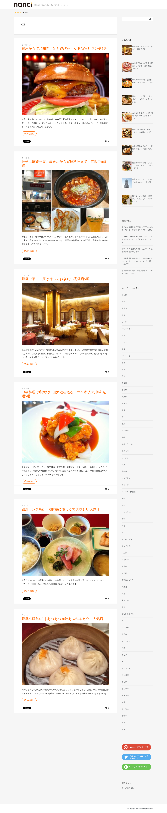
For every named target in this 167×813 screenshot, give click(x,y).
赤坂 (123, 729)
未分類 (124, 295)
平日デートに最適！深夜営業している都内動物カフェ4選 (137, 272)
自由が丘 (125, 431)
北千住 (124, 634)
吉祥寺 (124, 716)
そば (123, 532)
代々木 (124, 553)
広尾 (123, 594)
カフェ (124, 315)
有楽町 (124, 587)
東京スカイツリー (128, 580)
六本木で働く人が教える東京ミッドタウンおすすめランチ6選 (142, 66)
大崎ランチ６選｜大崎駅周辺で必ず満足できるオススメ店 (142, 115)
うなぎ (124, 655)
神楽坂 (124, 397)
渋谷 (123, 302)
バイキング (126, 560)
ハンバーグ (126, 628)
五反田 (124, 383)
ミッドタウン (127, 546)
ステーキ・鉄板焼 (128, 492)
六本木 (124, 465)
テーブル (125, 696)
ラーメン (125, 342)
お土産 (124, 573)
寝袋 (123, 648)
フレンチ (125, 458)
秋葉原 (124, 566)
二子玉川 (125, 451)
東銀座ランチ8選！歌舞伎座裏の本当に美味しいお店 (142, 81)
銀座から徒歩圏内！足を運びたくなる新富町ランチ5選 (64, 48)
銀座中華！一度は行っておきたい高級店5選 (55, 279)
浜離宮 (124, 403)
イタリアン (126, 478)
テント (124, 662)
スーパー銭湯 (127, 539)
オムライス (126, 668)
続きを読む (29, 134)
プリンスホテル (128, 614)
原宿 (123, 363)
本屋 (123, 349)
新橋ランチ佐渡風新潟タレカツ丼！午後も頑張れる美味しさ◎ (137, 250)
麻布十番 (125, 600)
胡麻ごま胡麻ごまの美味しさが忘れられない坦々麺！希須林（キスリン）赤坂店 (137, 228)
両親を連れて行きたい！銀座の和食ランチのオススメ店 (142, 149)
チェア (124, 682)
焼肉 (123, 505)
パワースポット (128, 329)
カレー (124, 621)
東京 (123, 424)
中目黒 (124, 390)
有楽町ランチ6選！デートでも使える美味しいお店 (142, 131)
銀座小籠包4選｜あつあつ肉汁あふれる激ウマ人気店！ (64, 619)
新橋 (123, 335)
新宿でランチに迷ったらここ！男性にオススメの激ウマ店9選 (142, 165)
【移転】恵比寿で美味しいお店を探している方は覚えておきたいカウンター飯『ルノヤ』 (137, 261)
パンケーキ (126, 356)
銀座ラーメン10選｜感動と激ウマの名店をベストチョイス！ (142, 198)
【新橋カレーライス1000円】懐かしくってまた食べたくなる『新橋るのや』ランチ (137, 239)
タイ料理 (125, 675)
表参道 (124, 471)
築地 (123, 702)
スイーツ (125, 485)
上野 (123, 526)
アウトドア (126, 641)
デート (124, 723)
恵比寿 (124, 308)
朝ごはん (125, 709)
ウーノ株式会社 (128, 788)
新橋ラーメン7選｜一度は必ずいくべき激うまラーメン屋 (142, 99)
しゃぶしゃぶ (127, 512)
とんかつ (125, 689)
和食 (123, 376)
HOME (18, 13)
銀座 (123, 369)
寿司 (123, 519)
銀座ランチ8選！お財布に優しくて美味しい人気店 (61, 509)
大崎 (123, 437)
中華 (123, 498)
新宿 (123, 410)
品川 (123, 607)
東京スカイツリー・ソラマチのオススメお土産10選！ (142, 180)
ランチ (124, 322)
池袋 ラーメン (128, 444)
